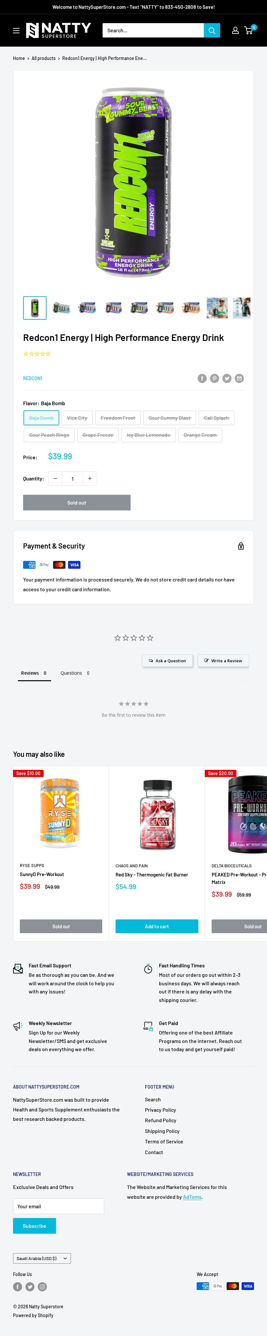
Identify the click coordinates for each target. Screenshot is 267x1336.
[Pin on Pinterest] (214, 378)
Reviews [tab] (30, 673)
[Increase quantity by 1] (90, 478)
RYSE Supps (32, 865)
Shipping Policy (162, 1131)
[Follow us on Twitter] (30, 1286)
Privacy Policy (160, 1110)
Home (19, 58)
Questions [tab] (71, 673)
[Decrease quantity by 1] (55, 478)
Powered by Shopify (33, 1315)
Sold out (76, 502)
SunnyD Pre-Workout (42, 874)
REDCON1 (32, 378)
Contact (154, 1152)
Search (153, 1099)
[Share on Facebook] (202, 378)
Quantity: (33, 478)
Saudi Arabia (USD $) (36, 1258)
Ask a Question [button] (171, 661)
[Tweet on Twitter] (227, 378)
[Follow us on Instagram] (42, 1286)
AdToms (192, 1197)
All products (44, 58)
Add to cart (157, 926)
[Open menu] (16, 30)
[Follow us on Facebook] (17, 1286)
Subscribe (34, 1226)
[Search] (212, 30)
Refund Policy (160, 1120)
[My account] (235, 30)
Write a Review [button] (226, 661)
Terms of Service (164, 1141)
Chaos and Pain (132, 865)
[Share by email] (239, 378)
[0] (249, 30)
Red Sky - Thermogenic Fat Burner (152, 874)
